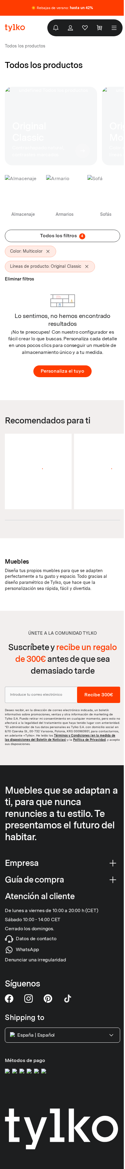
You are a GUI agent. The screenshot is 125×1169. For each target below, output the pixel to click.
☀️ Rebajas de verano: (62, 8)
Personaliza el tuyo (62, 371)
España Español (36, 1035)
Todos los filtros (61, 235)
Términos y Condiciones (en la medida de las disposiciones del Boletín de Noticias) (60, 737)
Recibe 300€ (98, 695)
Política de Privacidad (89, 739)
